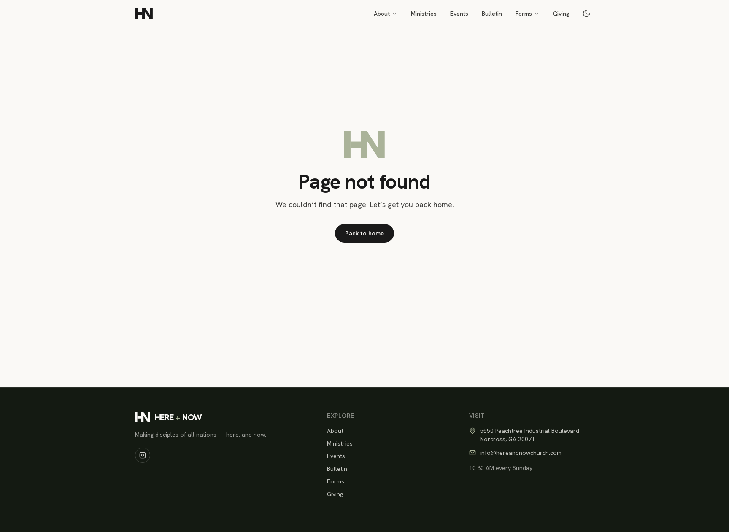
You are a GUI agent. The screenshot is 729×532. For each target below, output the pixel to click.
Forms (524, 13)
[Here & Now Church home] (144, 13)
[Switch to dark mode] (586, 13)
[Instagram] (142, 455)
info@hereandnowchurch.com (521, 452)
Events (459, 13)
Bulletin (492, 13)
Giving (561, 13)
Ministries (424, 13)
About (382, 13)
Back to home (364, 233)
